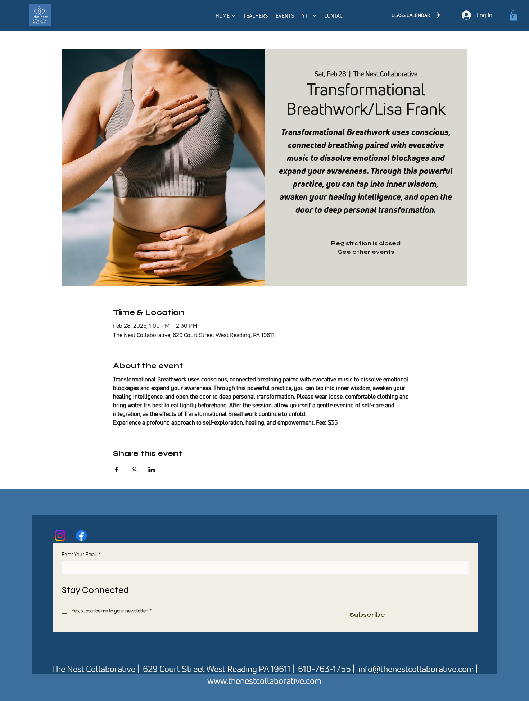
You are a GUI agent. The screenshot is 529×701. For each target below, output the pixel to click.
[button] (513, 15)
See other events (366, 251)
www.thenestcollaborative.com (264, 681)
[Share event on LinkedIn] (151, 469)
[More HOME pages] (233, 16)
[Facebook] (81, 535)
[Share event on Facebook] (116, 469)
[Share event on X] (134, 469)
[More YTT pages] (314, 16)
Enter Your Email (81, 554)
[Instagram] (60, 535)
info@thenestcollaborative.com (416, 669)
